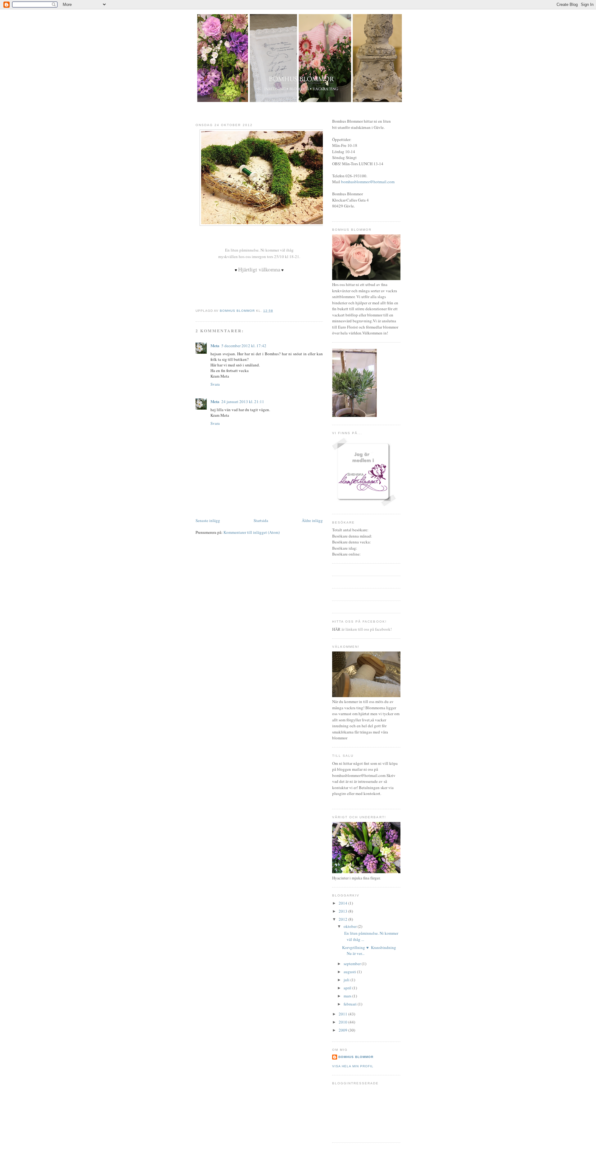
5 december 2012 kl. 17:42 (243, 345)
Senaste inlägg (208, 520)
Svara (215, 384)
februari (351, 1004)
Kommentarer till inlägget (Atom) (252, 532)
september (353, 963)
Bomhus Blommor (355, 1057)
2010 (343, 1022)
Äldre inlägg (312, 520)
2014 (343, 903)
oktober (351, 926)
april (348, 988)
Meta (214, 345)
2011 (343, 1014)
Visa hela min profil (352, 1066)
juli (347, 980)
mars (348, 996)
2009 (343, 1030)
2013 (343, 911)
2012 (343, 919)
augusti (350, 971)
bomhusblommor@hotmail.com (368, 181)
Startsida (261, 520)
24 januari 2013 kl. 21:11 (242, 401)
